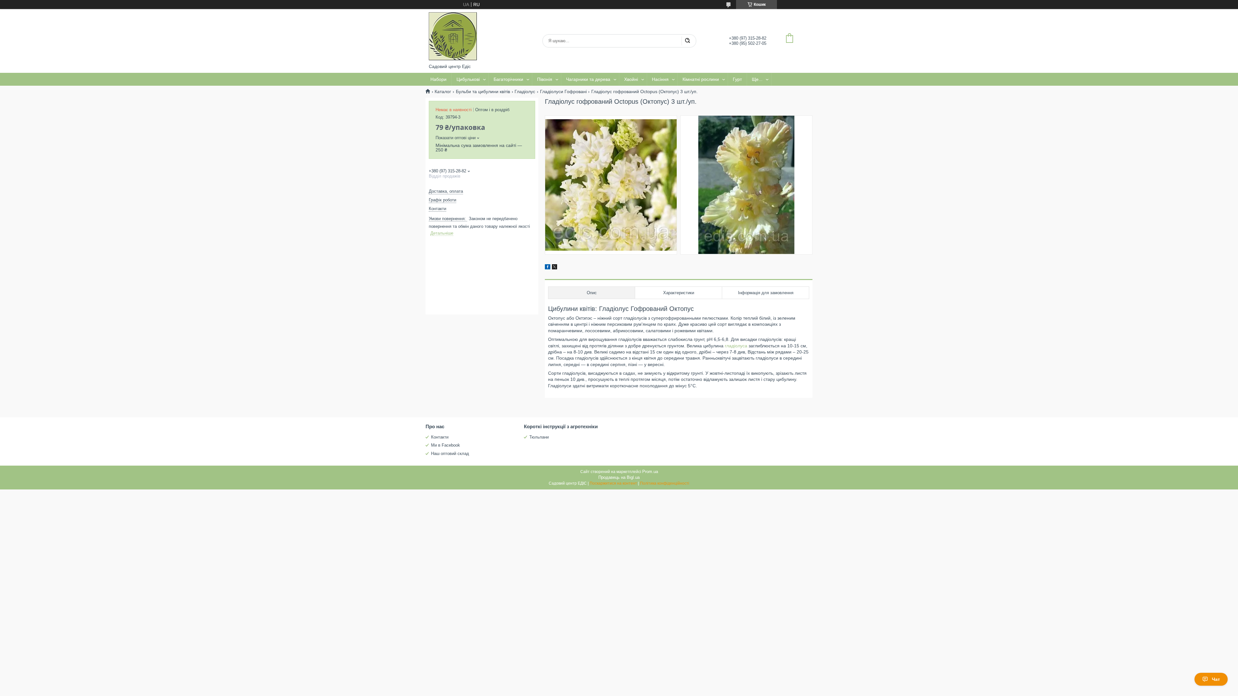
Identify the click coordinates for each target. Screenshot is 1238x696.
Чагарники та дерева (588, 79)
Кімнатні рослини (701, 79)
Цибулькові (468, 79)
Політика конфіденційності (664, 483)
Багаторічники (508, 79)
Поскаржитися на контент (613, 483)
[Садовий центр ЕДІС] (453, 36)
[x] (554, 267)
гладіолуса (736, 345)
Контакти (439, 437)
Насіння (660, 79)
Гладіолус (525, 91)
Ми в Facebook (445, 445)
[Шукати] (687, 40)
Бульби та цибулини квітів (483, 91)
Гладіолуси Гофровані (563, 91)
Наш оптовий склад (450, 453)
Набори (438, 79)
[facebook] (547, 267)
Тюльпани (539, 437)
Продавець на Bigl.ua (619, 477)
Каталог (443, 91)
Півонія (544, 79)
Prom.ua (650, 471)
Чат (1216, 679)
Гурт (737, 79)
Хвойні (631, 79)
